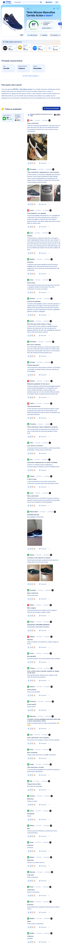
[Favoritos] (58, 8)
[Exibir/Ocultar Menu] (56, 2)
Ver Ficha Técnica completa (30, 76)
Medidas (44, 35)
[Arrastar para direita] (59, 35)
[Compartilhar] (54, 8)
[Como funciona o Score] (37, 29)
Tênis (27, 9)
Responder (43, 163)
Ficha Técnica (33, 35)
